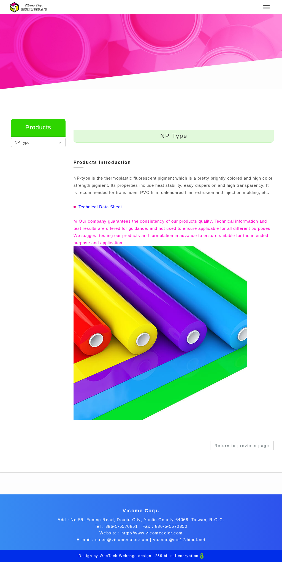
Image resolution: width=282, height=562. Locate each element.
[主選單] (266, 7)
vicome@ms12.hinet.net (179, 539)
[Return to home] (28, 7)
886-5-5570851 (121, 526)
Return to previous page (242, 445)
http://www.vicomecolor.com (152, 533)
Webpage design (135, 556)
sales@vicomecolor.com (122, 539)
